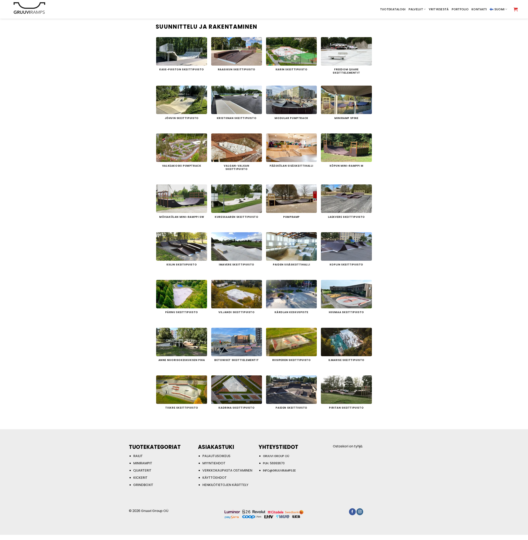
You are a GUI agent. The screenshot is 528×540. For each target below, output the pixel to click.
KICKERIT (140, 477)
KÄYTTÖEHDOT (214, 477)
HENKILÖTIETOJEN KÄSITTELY (225, 484)
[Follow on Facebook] (352, 511)
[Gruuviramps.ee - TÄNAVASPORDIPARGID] (35, 9)
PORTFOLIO (460, 9)
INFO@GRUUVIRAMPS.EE (279, 470)
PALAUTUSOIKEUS (216, 456)
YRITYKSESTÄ (439, 9)
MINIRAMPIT (142, 463)
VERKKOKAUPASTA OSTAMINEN (227, 470)
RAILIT (138, 456)
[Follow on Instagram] (359, 511)
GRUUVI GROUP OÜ (276, 456)
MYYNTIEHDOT (213, 463)
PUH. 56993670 (274, 463)
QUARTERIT (142, 470)
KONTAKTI (479, 9)
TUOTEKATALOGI (393, 9)
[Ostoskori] (516, 9)
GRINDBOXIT (143, 484)
